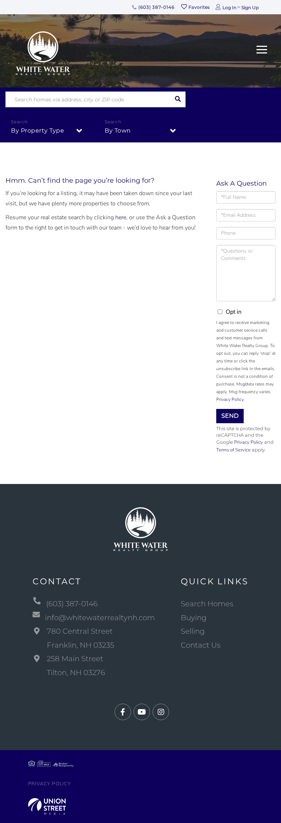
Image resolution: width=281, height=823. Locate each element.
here (120, 217)
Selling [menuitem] (193, 631)
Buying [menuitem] (194, 617)
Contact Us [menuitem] (201, 645)
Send (230, 415)
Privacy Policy (230, 399)
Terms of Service (233, 450)
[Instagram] (161, 712)
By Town (118, 130)
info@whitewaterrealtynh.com (100, 617)
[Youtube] (142, 712)
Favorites (198, 7)
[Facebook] (123, 712)
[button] (178, 99)
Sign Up (250, 7)
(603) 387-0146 (155, 7)
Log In (229, 7)
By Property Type (37, 130)
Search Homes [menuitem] (207, 603)
